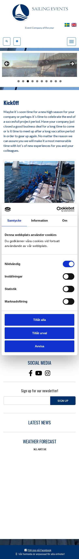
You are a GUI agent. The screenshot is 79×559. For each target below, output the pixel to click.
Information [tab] (39, 220)
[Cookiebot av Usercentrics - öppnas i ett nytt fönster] (56, 209)
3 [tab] (28, 81)
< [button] (7, 64)
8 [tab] (51, 81)
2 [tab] (23, 81)
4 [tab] (32, 81)
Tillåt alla (39, 319)
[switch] (68, 276)
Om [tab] (64, 220)
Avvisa (39, 346)
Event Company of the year (39, 27)
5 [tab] (37, 81)
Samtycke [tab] (14, 220)
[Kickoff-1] (39, 182)
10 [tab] (60, 81)
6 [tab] (42, 81)
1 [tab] (18, 81)
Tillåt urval (39, 333)
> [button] (72, 64)
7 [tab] (46, 81)
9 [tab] (56, 81)
